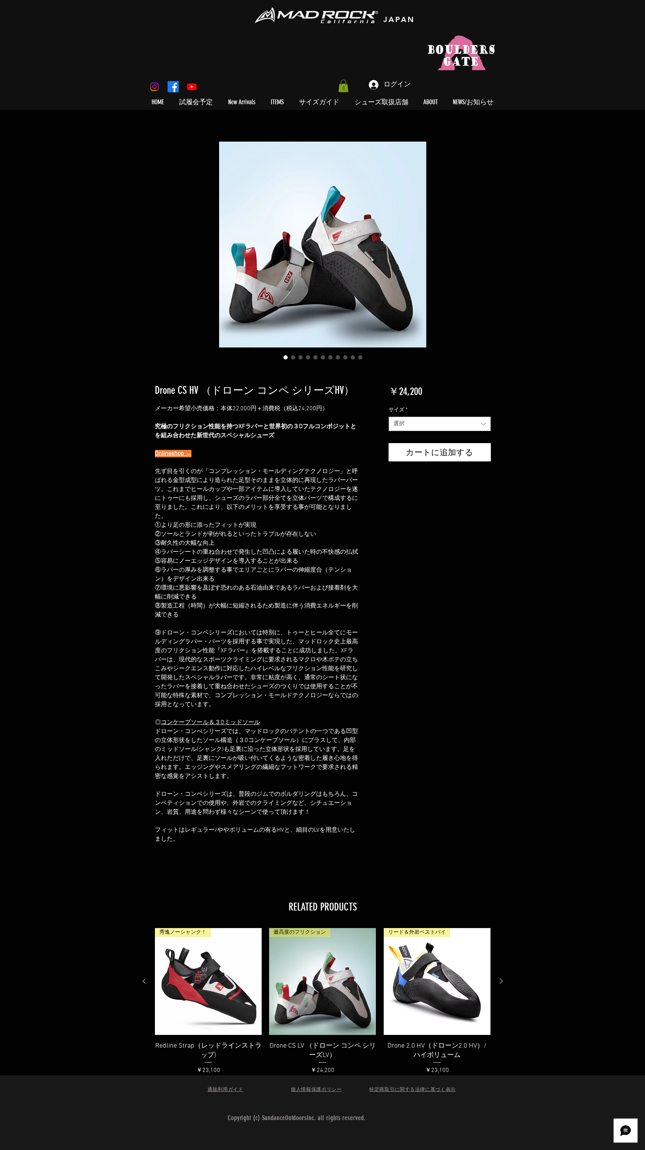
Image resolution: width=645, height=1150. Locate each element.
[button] (343, 86)
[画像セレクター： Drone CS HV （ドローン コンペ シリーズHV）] (285, 357)
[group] (323, 1011)
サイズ (398, 410)
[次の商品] (501, 981)
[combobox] (439, 424)
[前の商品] (144, 981)
